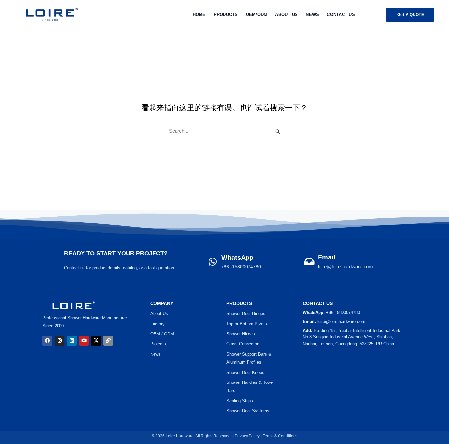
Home (199, 14)
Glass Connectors (243, 343)
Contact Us (341, 14)
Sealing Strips (239, 400)
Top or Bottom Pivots (246, 323)
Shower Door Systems (247, 410)
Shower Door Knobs (245, 372)
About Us (286, 14)
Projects (158, 343)
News (312, 14)
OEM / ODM (162, 334)
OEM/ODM (257, 14)
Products (226, 14)
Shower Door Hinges (245, 313)
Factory (157, 323)
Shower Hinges (240, 334)
